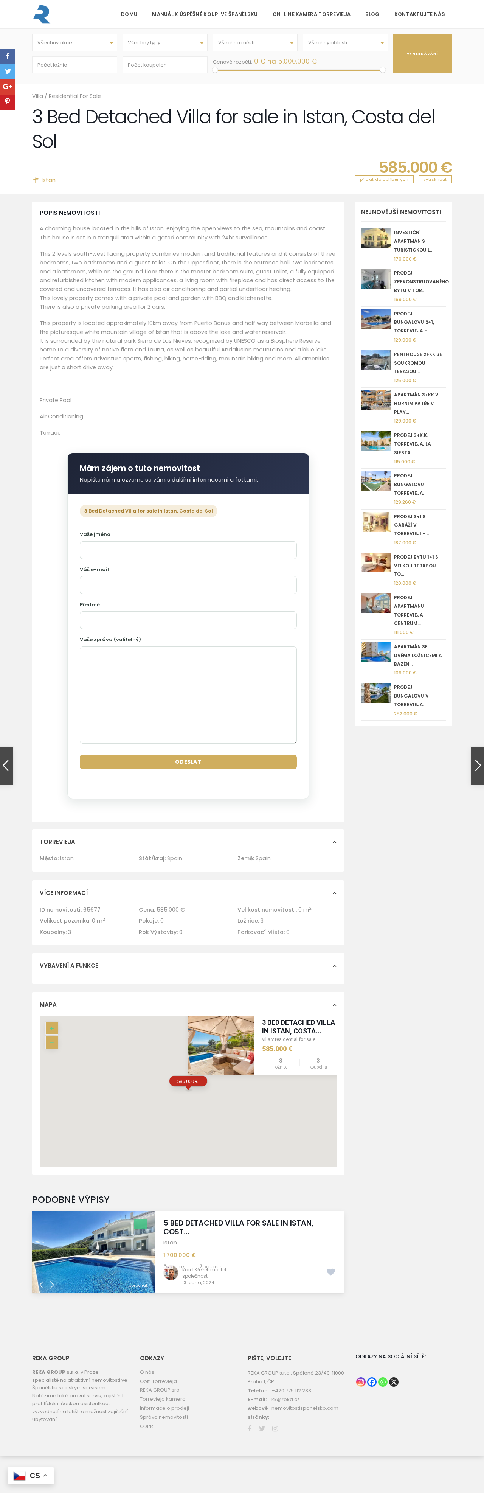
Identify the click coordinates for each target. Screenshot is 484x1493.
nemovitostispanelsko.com (304, 1408)
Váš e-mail (94, 569)
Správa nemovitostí (164, 1417)
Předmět (91, 604)
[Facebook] (372, 1382)
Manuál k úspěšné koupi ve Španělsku (205, 14)
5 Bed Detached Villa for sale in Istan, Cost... (238, 1227)
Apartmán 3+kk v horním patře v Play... (416, 403)
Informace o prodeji (164, 1408)
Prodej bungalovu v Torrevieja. (411, 696)
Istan (49, 180)
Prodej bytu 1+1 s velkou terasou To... (416, 566)
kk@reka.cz (285, 1399)
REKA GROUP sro (160, 1390)
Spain (174, 858)
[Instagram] (361, 1382)
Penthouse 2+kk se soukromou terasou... (418, 363)
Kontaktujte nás (419, 14)
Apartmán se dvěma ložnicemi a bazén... (418, 655)
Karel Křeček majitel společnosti (204, 1272)
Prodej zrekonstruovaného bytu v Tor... (421, 282)
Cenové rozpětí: (232, 61)
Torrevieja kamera (163, 1399)
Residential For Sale (75, 96)
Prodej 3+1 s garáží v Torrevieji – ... (412, 525)
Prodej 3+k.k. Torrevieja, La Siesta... (412, 444)
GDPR (146, 1426)
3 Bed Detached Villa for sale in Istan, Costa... (314, 1026)
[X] (394, 1382)
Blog (372, 14)
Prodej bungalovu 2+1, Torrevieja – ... (414, 322)
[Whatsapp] (383, 1382)
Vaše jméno (95, 534)
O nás (147, 1372)
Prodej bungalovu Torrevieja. (409, 484)
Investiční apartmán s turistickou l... (413, 241)
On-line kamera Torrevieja (312, 14)
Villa (37, 96)
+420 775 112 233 (291, 1390)
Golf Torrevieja (158, 1381)
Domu (129, 14)
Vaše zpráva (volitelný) (110, 639)
